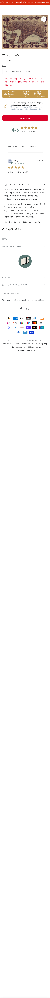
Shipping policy (34, 347)
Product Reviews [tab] (29, 146)
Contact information (26, 350)
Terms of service (18, 347)
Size (4, 65)
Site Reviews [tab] (13, 146)
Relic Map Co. (20, 340)
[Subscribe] (46, 294)
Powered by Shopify (11, 343)
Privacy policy (41, 343)
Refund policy (27, 343)
